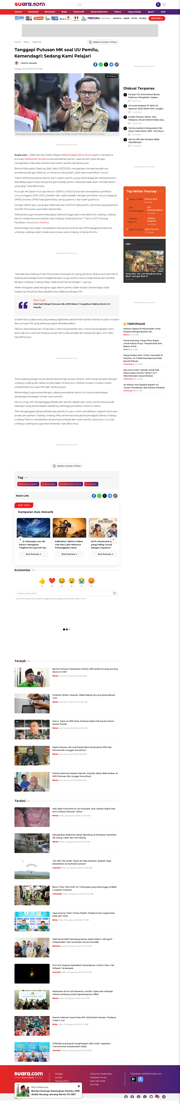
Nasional (33, 11)
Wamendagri (69, 155)
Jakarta (117, 18)
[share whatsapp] (100, 64)
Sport (151, 11)
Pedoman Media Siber (101, 1074)
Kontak (58, 1077)
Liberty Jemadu (29, 63)
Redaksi (59, 1074)
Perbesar (112, 76)
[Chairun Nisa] (134, 201)
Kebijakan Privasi (98, 1077)
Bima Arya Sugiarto (89, 155)
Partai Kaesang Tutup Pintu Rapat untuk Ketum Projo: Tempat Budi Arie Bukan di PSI (142, 343)
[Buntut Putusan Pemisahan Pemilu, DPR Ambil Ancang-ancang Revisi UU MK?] (22, 1090)
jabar (126, 18)
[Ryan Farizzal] (134, 231)
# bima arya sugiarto (28, 484)
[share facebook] (95, 64)
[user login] (158, 5)
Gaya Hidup (134, 11)
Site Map (94, 1084)
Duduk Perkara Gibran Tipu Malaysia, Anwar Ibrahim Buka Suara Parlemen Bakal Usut (147, 120)
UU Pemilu (42, 222)
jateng (143, 18)
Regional (156, 18)
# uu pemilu (91, 484)
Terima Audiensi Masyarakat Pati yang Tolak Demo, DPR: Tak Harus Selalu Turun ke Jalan (146, 131)
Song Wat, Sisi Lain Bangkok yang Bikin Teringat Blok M (143, 275)
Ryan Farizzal (151, 229)
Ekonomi (50, 11)
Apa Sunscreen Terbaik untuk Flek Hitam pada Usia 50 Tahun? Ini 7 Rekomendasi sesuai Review (141, 373)
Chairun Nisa (150, 199)
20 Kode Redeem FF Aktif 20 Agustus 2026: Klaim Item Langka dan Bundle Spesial (145, 108)
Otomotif (78, 11)
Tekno (117, 11)
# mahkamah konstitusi (70, 484)
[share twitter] (106, 64)
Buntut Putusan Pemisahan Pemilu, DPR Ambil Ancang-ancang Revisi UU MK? (55, 1093)
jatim (134, 18)
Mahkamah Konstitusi (37, 159)
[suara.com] (29, 5)
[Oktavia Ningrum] (136, 221)
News (27, 42)
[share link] (116, 64)
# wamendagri (49, 484)
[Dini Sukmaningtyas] (135, 210)
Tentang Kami (62, 1081)
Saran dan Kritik (97, 1081)
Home (18, 11)
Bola (64, 11)
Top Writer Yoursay (141, 191)
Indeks (165, 11)
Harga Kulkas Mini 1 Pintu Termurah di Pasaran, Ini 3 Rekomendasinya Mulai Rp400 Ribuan (143, 358)
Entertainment (99, 11)
